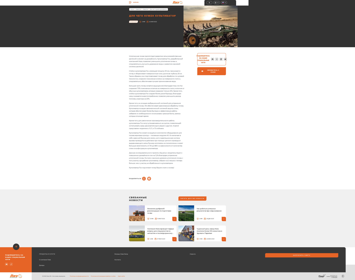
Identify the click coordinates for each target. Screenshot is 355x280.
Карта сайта (121, 276)
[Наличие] (217, 2)
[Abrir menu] (130, 2)
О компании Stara (45, 260)
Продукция (133, 21)
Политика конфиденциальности (79, 276)
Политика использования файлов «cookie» (103, 276)
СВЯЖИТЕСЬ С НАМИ (213, 71)
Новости (138, 9)
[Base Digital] (343, 276)
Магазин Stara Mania (121, 254)
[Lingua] (224, 2)
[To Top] (16, 247)
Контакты (117, 260)
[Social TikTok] (11, 264)
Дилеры (41, 265)
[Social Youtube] (6, 264)
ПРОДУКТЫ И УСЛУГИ (47, 254)
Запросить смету (301, 255)
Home (132, 9)
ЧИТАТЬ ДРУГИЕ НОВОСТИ (192, 198)
